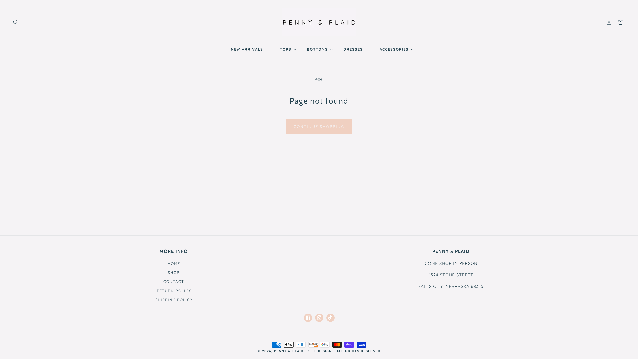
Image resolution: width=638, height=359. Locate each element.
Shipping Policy (174, 299)
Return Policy (174, 290)
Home (174, 263)
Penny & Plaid (289, 351)
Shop (174, 272)
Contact (173, 281)
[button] (15, 22)
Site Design (320, 351)
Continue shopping (319, 126)
